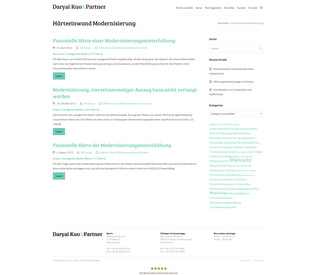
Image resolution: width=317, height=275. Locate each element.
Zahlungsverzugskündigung (225, 202)
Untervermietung (219, 189)
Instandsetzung (218, 152)
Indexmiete (250, 147)
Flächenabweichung (247, 143)
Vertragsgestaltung (241, 189)
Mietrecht (241, 160)
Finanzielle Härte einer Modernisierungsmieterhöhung (114, 40)
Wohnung (218, 193)
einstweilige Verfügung (222, 143)
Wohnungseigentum (238, 193)
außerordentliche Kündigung (226, 129)
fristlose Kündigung (221, 147)
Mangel (228, 156)
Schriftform (239, 179)
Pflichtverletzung (219, 175)
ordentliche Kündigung (246, 171)
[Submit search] (261, 48)
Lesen (59, 75)
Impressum (259, 260)
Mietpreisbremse (219, 161)
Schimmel (215, 179)
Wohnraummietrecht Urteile (131, 47)
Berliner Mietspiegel (221, 133)
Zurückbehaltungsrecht (223, 207)
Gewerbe (237, 147)
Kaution (232, 152)
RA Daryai (85, 47)
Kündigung (242, 152)
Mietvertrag (233, 166)
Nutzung (230, 170)
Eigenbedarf (248, 138)
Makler (258, 152)
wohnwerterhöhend (221, 198)
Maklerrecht (217, 156)
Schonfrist (227, 179)
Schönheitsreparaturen (223, 184)
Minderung (245, 166)
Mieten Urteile (107, 47)
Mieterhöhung (246, 157)
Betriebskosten (241, 133)
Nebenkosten (217, 170)
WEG (255, 189)
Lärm (251, 152)
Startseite (223, 23)
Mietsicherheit (218, 166)
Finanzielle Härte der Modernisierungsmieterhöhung (112, 145)
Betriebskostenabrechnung (225, 138)
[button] (261, 8)
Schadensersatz (248, 175)
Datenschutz (245, 260)
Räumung (235, 175)
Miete (236, 157)
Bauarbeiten (250, 129)
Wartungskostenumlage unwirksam (233, 81)
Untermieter (243, 184)
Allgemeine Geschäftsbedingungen (224, 124)
